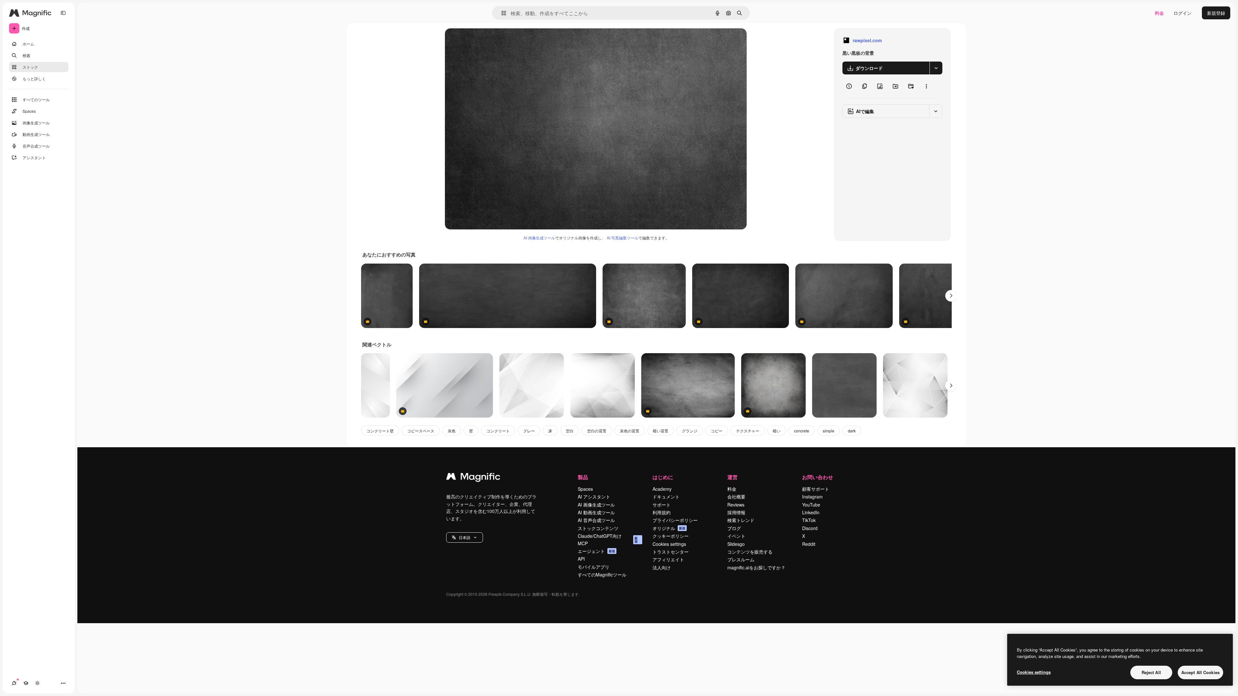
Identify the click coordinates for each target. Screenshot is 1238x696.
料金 (1159, 13)
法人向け (662, 567)
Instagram (812, 496)
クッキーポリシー (671, 536)
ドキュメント (666, 496)
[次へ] (951, 296)
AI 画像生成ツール (539, 237)
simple (828, 430)
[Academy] (26, 683)
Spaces (585, 489)
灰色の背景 (629, 430)
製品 (583, 477)
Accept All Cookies (1200, 672)
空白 (570, 430)
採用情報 (736, 512)
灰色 (452, 430)
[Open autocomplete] (501, 13)
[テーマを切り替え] (37, 683)
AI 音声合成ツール (596, 520)
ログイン (1183, 13)
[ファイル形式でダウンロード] (935, 68)
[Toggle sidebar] (63, 13)
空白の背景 (596, 430)
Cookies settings (669, 544)
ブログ (734, 528)
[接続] (14, 683)
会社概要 (736, 496)
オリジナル (489, 40)
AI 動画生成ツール (596, 512)
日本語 (464, 537)
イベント (736, 536)
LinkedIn (811, 512)
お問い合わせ (817, 477)
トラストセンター (671, 551)
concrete (801, 430)
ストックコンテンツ (598, 528)
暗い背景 (660, 430)
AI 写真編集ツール (622, 237)
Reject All (1151, 672)
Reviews (735, 504)
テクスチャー (747, 430)
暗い (777, 430)
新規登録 (1216, 13)
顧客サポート (815, 489)
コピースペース (420, 430)
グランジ (689, 430)
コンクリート (498, 430)
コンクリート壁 (380, 430)
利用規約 (662, 512)
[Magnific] (473, 478)
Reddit (808, 544)
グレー (529, 430)
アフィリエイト (668, 559)
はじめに (663, 477)
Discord (810, 528)
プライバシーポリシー (675, 520)
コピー (716, 430)
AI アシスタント (594, 496)
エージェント (596, 551)
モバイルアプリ (593, 567)
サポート (662, 504)
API (581, 559)
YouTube (811, 504)
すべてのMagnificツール (602, 574)
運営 (732, 477)
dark (852, 430)
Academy (662, 489)
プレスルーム (740, 559)
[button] (464, 537)
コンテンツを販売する (749, 551)
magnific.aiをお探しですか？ (756, 567)
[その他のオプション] (926, 86)
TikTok (809, 520)
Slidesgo (736, 544)
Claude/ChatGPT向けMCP (608, 539)
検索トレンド (740, 520)
